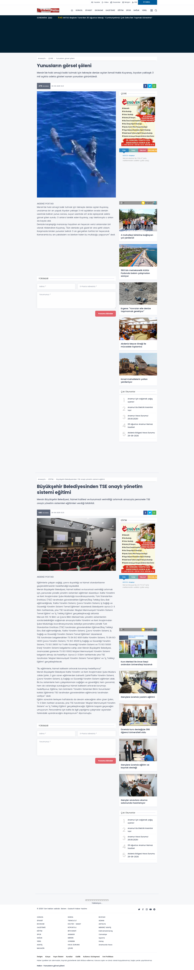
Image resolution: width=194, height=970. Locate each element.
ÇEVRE (50, 58)
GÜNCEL (79, 10)
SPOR (128, 10)
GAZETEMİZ (110, 10)
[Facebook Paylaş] (145, 86)
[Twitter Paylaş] (150, 86)
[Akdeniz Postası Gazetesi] (48, 10)
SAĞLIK (136, 10)
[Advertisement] (97, 37)
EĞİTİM (120, 10)
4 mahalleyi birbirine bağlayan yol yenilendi (80, 17)
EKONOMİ (99, 10)
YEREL (144, 10)
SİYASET (88, 10)
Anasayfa (41, 58)
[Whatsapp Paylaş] (154, 86)
